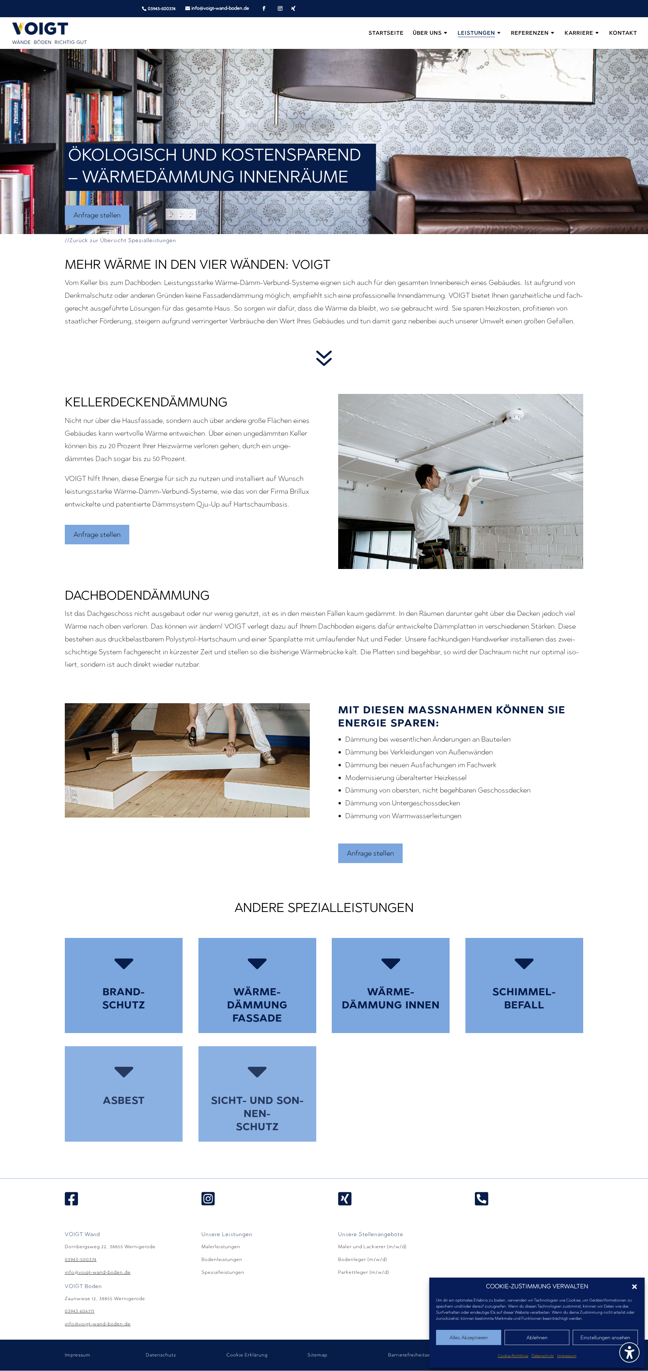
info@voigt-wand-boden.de (98, 1272)
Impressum (566, 1355)
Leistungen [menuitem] (476, 33)
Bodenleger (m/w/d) (362, 1259)
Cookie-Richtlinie (513, 1355)
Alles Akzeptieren (469, 1338)
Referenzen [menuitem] (530, 33)
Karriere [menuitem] (579, 33)
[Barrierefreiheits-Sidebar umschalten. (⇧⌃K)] (629, 1352)
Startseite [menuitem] (386, 33)
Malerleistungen (220, 1247)
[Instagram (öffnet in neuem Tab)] (280, 8)
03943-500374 (162, 8)
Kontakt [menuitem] (623, 33)
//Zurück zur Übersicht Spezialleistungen (120, 240)
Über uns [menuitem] (427, 33)
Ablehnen (536, 1338)
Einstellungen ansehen (605, 1338)
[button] (634, 1286)
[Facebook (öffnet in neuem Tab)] (264, 8)
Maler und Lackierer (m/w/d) (372, 1247)
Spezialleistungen (222, 1272)
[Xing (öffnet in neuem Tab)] (293, 8)
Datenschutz (543, 1355)
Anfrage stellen (97, 215)
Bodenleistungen (221, 1259)
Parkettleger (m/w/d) (363, 1272)
